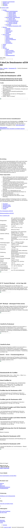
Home (1, 68)
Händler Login (6, 2)
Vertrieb (4, 44)
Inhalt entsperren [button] (3, 127)
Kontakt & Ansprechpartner (9, 1)
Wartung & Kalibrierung (10, 39)
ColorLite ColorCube (12, 22)
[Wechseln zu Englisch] (5, 5)
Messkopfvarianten (7, 206)
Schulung (7, 37)
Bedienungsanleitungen (5, 487)
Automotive (8, 29)
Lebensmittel (8, 32)
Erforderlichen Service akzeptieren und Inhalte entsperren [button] (12, 128)
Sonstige (7, 33)
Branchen (5, 27)
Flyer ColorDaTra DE (4, 215)
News (4, 46)
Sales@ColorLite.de (4, 468)
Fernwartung (8, 41)
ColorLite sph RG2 (12, 16)
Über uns (5, 48)
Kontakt (7, 49)
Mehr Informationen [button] (20, 125)
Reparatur (7, 40)
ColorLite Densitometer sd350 (14, 26)
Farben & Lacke (8, 30)
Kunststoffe (7, 28)
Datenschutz (2, 521)
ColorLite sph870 (12, 13)
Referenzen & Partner (10, 51)
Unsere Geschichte (9, 50)
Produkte (5, 10)
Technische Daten (6, 205)
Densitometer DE (12, 68)
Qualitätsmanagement (10, 55)
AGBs (1, 522)
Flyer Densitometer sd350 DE (6, 211)
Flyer (1, 484)
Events (4, 45)
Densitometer (8, 24)
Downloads (5, 203)
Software (2, 483)
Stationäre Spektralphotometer (11, 21)
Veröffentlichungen (4, 488)
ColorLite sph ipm (12, 19)
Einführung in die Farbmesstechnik (7, 495)
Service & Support (7, 34)
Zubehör (4, 208)
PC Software (5, 207)
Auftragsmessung (9, 38)
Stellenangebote (8, 52)
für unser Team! (3, 512)
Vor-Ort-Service (8, 43)
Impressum (2, 520)
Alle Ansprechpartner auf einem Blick (8, 475)
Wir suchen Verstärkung (5, 511)
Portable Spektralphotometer (11, 11)
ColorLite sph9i (11, 18)
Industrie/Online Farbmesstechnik (12, 17)
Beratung (7, 35)
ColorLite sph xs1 (12, 14)
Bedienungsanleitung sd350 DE (7, 213)
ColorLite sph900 (12, 12)
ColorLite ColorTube (12, 23)
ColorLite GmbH (7, 527)
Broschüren (2, 485)
